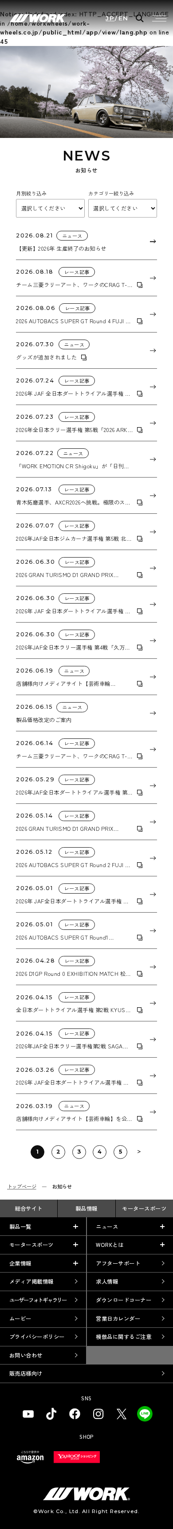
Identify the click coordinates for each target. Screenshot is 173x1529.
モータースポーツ (144, 1208)
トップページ (21, 1186)
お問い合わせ (26, 1355)
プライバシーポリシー (37, 1337)
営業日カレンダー (118, 1319)
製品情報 (86, 1208)
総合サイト (29, 1208)
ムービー (20, 1319)
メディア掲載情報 (31, 1281)
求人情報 (107, 1281)
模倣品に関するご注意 (123, 1337)
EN (123, 18)
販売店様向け (26, 1373)
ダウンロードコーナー (123, 1300)
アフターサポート (118, 1263)
